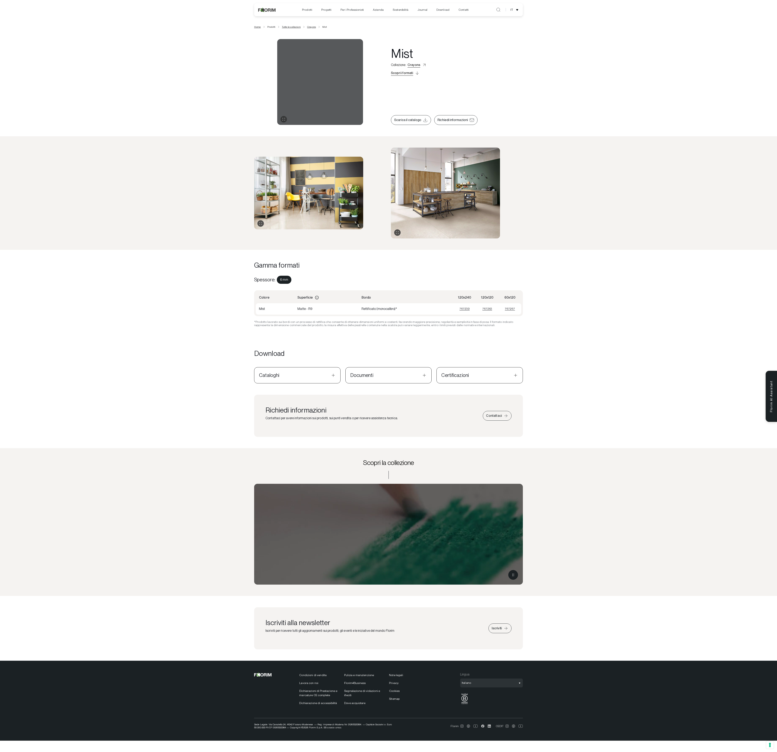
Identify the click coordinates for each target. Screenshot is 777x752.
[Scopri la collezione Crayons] (388, 534)
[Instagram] (462, 726)
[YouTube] (475, 726)
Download (442, 9)
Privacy (394, 683)
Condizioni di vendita (313, 675)
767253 (487, 308)
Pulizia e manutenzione (359, 675)
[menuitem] (307, 10)
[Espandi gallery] (260, 223)
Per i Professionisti (352, 9)
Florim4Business (355, 683)
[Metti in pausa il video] (513, 575)
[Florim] (267, 9)
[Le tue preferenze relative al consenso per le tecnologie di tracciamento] (770, 745)
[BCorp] (464, 704)
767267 (510, 308)
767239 (465, 308)
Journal (422, 9)
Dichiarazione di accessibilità (318, 703)
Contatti (464, 9)
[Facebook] (482, 726)
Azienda (378, 9)
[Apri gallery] (283, 119)
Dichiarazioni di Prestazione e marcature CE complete (318, 693)
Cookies (394, 690)
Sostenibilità (400, 9)
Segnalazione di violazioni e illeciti (362, 693)
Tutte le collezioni (291, 27)
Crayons (311, 27)
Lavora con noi (308, 683)
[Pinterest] (468, 726)
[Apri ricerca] (498, 9)
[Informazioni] (316, 297)
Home (257, 27)
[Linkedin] (489, 726)
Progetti (326, 9)
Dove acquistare (354, 703)
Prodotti (307, 9)
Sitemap (394, 698)
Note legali (396, 675)
